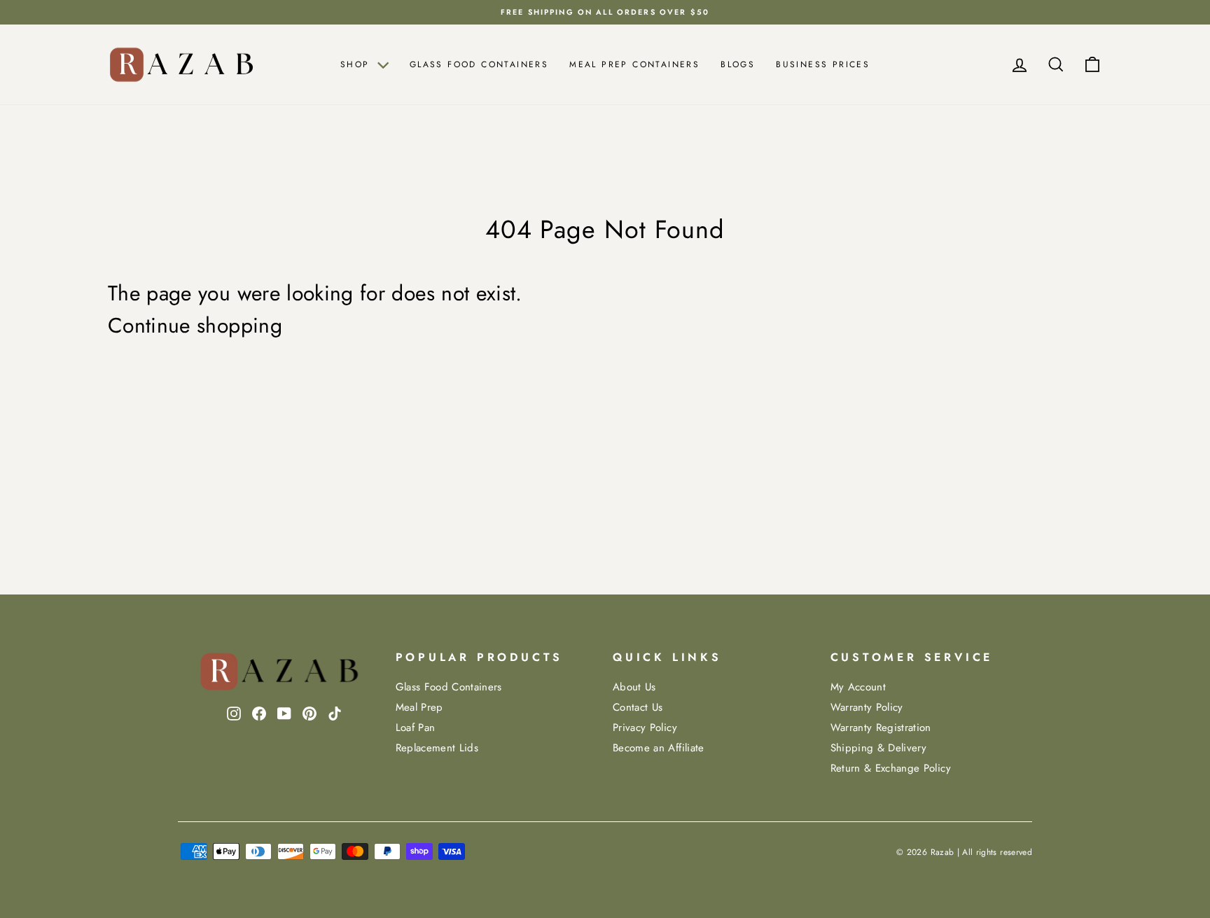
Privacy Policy (645, 727)
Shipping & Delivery (878, 748)
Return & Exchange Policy (890, 768)
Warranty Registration (880, 727)
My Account (858, 687)
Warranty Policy (866, 707)
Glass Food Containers (479, 64)
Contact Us (638, 707)
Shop (357, 64)
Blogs (738, 64)
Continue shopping (195, 325)
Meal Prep (419, 707)
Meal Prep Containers (634, 64)
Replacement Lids (437, 748)
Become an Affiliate (658, 748)
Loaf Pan (416, 727)
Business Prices (823, 64)
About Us (634, 687)
